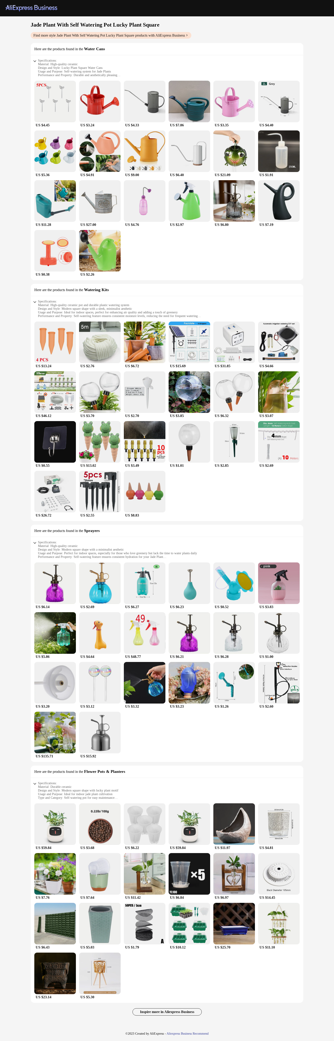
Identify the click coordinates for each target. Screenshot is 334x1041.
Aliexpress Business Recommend (188, 1033)
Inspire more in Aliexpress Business (167, 1012)
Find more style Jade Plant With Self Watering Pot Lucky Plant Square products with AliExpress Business (109, 35)
